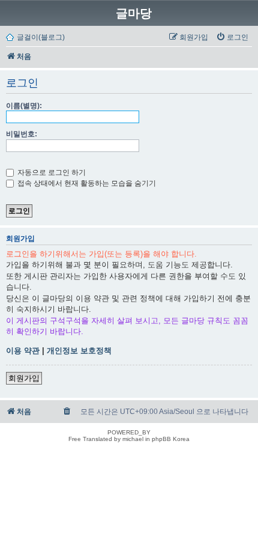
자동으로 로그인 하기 (51, 172)
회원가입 (24, 378)
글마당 (134, 13)
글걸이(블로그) (41, 37)
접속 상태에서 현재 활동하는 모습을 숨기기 (86, 183)
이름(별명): (24, 106)
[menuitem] (232, 37)
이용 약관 (23, 350)
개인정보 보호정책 (79, 350)
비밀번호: (21, 134)
